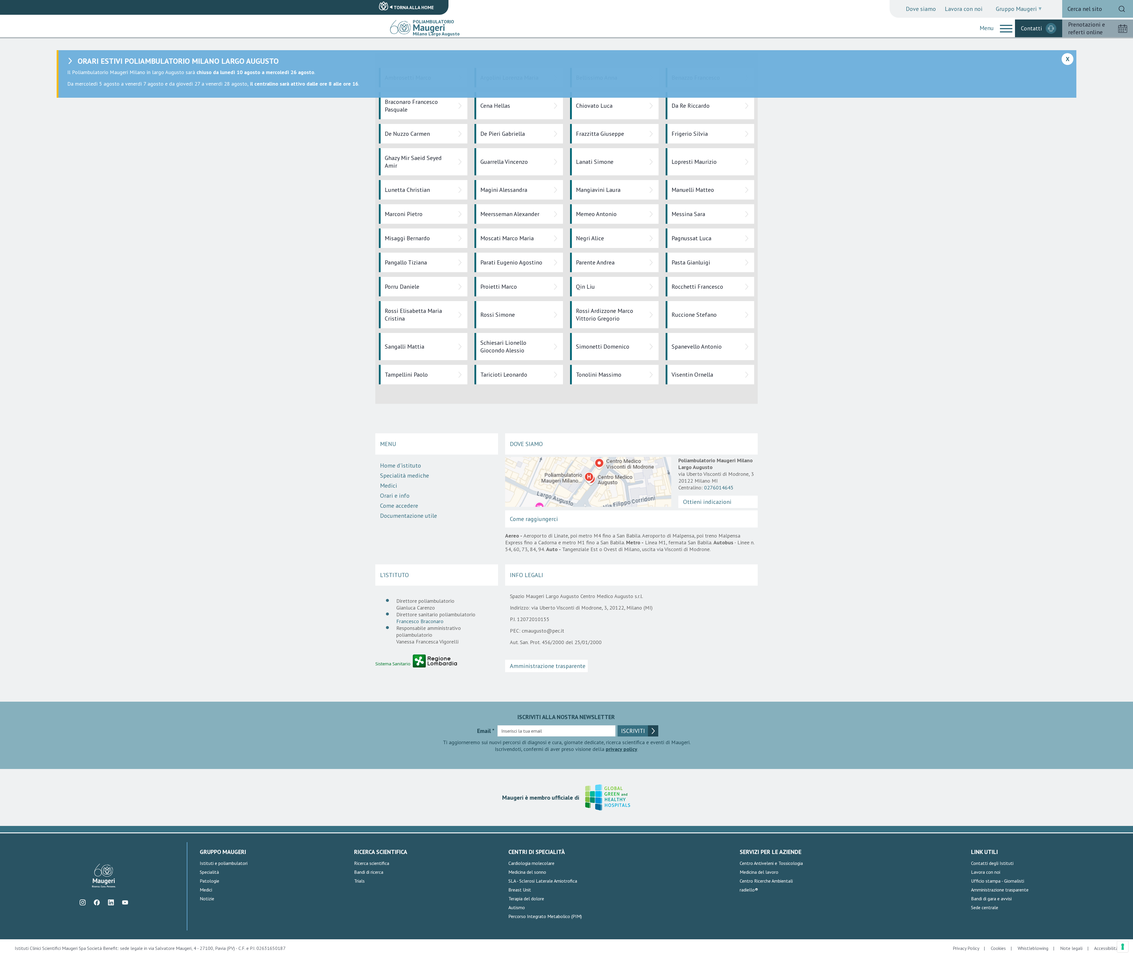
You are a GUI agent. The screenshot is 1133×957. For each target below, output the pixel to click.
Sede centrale (984, 907)
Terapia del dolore (526, 899)
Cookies (998, 948)
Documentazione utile (408, 516)
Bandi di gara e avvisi (991, 899)
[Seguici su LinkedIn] (111, 902)
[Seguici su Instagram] (82, 902)
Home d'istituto (400, 465)
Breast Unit (519, 890)
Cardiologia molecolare (531, 863)
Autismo (516, 907)
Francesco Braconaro (419, 621)
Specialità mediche (404, 475)
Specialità (209, 872)
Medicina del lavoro (759, 872)
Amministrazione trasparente (547, 666)
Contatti (1031, 28)
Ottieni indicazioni (707, 502)
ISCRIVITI (633, 731)
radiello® (749, 890)
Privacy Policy (966, 948)
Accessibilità (1106, 948)
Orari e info (395, 495)
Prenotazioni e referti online (1086, 28)
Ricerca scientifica (371, 863)
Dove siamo (921, 9)
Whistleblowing (1033, 948)
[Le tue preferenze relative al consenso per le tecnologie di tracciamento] (1122, 946)
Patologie (209, 881)
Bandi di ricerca (368, 872)
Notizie (207, 899)
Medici (388, 485)
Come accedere (399, 505)
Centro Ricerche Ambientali (766, 881)
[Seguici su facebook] (96, 902)
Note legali (1071, 948)
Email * (486, 730)
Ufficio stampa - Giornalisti (997, 881)
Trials (359, 881)
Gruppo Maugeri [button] (1016, 9)
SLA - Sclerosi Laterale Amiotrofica (542, 881)
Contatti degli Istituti (992, 863)
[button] (1006, 28)
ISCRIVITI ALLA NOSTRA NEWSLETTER (566, 717)
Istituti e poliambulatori (224, 863)
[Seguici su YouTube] (125, 902)
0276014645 (718, 487)
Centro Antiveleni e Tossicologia (771, 863)
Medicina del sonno (527, 872)
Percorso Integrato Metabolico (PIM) (545, 916)
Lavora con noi (964, 9)
